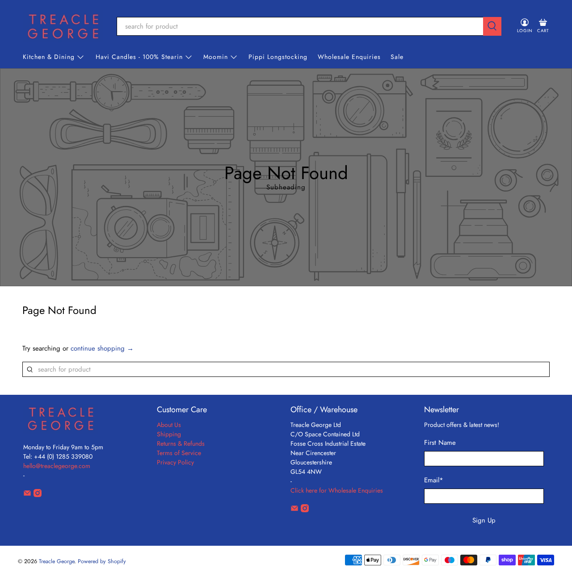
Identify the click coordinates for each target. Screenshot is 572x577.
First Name (440, 442)
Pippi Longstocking (277, 56)
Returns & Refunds (181, 443)
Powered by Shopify (102, 561)
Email (433, 480)
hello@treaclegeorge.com (56, 465)
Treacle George (56, 561)
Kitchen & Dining (49, 56)
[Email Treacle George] (27, 494)
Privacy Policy (175, 462)
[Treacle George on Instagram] (38, 494)
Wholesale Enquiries (349, 56)
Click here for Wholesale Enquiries (336, 490)
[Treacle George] (63, 26)
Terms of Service (179, 452)
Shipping (169, 434)
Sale (397, 56)
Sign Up (484, 520)
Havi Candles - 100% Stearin (139, 56)
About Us (169, 424)
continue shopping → (102, 348)
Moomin (215, 56)
